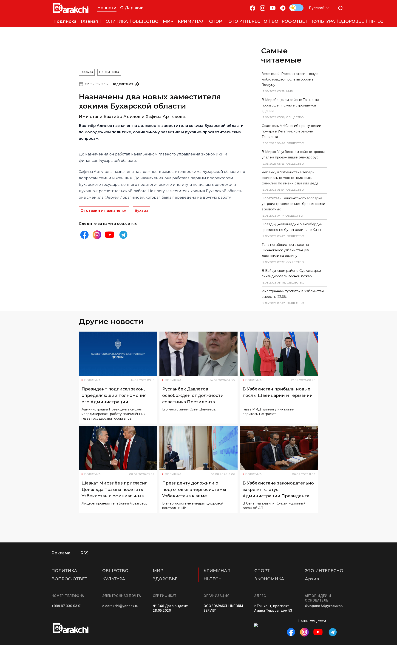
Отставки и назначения (104, 210)
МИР (158, 570)
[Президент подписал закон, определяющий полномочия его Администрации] (118, 354)
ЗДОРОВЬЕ (165, 579)
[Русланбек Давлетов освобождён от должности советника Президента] (198, 354)
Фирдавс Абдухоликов (324, 606)
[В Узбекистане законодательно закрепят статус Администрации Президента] (279, 448)
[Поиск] (340, 8)
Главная (86, 72)
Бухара (141, 210)
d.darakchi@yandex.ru (120, 606)
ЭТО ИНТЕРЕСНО (324, 570)
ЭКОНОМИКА (269, 579)
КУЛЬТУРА (113, 579)
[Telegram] (283, 8)
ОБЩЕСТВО (115, 570)
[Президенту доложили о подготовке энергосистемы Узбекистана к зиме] (198, 448)
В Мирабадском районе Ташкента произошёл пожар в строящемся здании (290, 105)
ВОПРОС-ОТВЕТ (69, 579)
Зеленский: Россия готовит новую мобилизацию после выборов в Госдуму (290, 79)
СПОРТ (262, 570)
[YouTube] (272, 8)
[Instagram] (262, 8)
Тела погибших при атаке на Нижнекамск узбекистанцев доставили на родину (285, 250)
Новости (106, 7)
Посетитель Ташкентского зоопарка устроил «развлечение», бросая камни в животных (293, 203)
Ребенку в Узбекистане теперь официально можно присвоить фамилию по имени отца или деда (290, 177)
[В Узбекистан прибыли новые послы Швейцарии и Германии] (279, 354)
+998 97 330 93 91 (66, 606)
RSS (84, 553)
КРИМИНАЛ (217, 570)
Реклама (60, 553)
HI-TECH (213, 579)
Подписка (65, 21)
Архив (312, 579)
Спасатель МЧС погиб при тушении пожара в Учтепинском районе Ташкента (291, 131)
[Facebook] (252, 8)
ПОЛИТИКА (109, 72)
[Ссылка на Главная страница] (70, 8)
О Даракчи (132, 7)
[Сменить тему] (296, 7)
